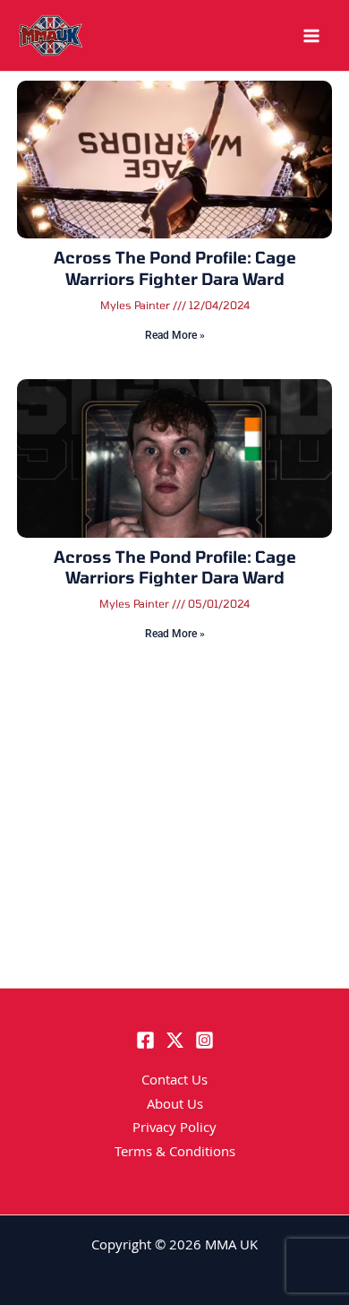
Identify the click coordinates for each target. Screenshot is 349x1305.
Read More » (175, 335)
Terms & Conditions (175, 1153)
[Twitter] (175, 1040)
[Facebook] (145, 1040)
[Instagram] (204, 1040)
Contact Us (174, 1081)
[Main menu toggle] (311, 36)
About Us (175, 1106)
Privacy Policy (174, 1129)
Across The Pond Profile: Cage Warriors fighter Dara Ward (175, 267)
